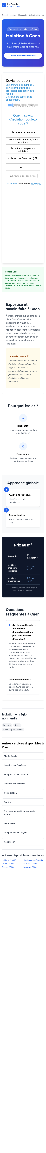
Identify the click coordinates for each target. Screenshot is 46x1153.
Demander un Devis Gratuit (23, 55)
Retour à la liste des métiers (24, 176)
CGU (8, 183)
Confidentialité (14, 183)
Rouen (17, 725)
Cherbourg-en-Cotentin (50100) (34, 860)
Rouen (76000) (8, 864)
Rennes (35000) (8, 867)
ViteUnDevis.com (35, 183)
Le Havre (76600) (9, 860)
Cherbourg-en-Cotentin (13, 730)
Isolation (13, 15)
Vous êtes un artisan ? (34, 184)
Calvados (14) (34, 15)
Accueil (5, 15)
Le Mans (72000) (31, 864)
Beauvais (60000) (31, 867)
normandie (22, 15)
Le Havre (7, 725)
